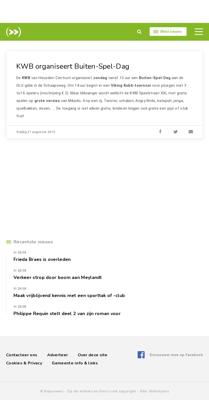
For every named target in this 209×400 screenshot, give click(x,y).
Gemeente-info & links (75, 363)
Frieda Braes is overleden (42, 259)
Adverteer (57, 355)
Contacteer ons (21, 355)
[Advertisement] (104, 11)
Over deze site (93, 355)
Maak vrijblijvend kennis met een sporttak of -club (69, 295)
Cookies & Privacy (24, 363)
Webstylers (159, 391)
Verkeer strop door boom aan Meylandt (58, 277)
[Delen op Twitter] (176, 132)
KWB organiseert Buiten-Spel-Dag (72, 66)
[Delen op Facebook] (160, 132)
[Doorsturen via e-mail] (191, 132)
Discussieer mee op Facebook (176, 354)
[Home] (12, 32)
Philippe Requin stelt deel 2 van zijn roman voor (67, 313)
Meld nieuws (171, 31)
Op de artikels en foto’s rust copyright (101, 391)
